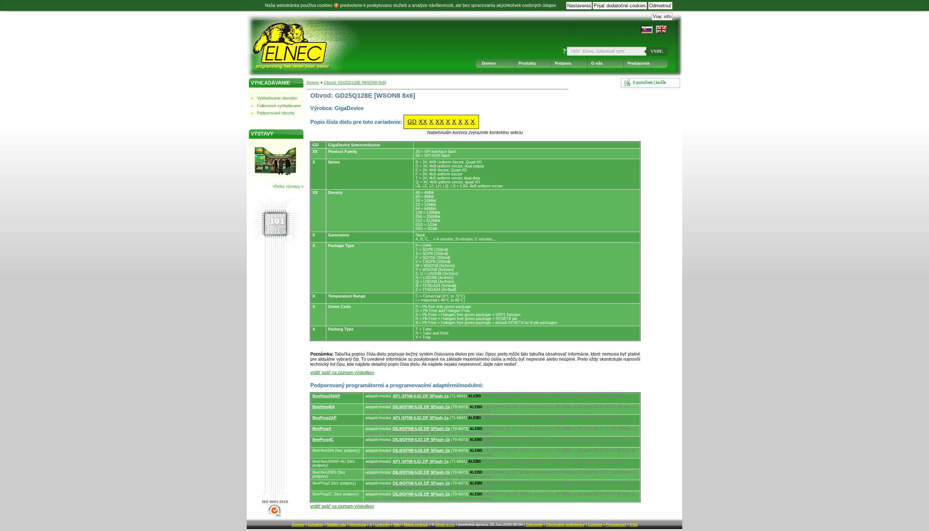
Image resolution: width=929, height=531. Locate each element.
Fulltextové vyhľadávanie (279, 106)
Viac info (662, 16)
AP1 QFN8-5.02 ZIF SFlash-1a (421, 396)
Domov (489, 63)
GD (412, 122)
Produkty (527, 63)
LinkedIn (382, 524)
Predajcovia (638, 63)
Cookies (595, 524)
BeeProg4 (321, 428)
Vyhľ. (657, 51)
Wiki (397, 524)
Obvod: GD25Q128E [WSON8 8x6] (355, 82)
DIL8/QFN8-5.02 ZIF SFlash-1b (421, 407)
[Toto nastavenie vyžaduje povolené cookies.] (661, 29)
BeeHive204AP (326, 396)
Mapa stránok (416, 524)
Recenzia (357, 524)
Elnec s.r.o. (445, 524)
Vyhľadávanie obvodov (277, 98)
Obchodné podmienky (565, 524)
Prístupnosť (616, 524)
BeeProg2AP (324, 418)
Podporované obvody (276, 113)
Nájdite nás (336, 524)
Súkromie (534, 524)
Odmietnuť (660, 5)
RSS (634, 524)
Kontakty (315, 524)
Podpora (563, 63)
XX (423, 122)
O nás (596, 63)
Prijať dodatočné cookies (620, 5)
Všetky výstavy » (288, 186)
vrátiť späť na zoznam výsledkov (342, 372)
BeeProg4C (323, 439)
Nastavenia (579, 5)
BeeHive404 (323, 407)
